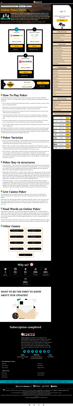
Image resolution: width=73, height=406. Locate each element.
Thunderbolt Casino (61, 147)
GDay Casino (42, 86)
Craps (33, 248)
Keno (24, 254)
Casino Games (21, 6)
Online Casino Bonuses (58, 50)
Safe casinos (55, 104)
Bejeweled (55, 73)
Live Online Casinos (57, 52)
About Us (8, 382)
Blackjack (33, 242)
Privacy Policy (32, 382)
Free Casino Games (57, 47)
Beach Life (55, 70)
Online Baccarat (33, 236)
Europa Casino (5, 367)
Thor (54, 92)
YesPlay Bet (61, 137)
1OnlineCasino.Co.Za (34, 397)
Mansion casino (35, 149)
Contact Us (13, 382)
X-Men (54, 94)
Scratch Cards (16, 248)
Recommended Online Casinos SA (62, 114)
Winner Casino (5, 365)
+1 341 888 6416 (50, 356)
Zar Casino (61, 121)
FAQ (54, 107)
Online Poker (4, 375)
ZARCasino (4, 363)
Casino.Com (15, 49)
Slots (16, 236)
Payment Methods (57, 110)
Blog (47, 382)
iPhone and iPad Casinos (58, 40)
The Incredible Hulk (57, 89)
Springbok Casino (61, 127)
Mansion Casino (24, 75)
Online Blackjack (41, 373)
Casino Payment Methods (58, 60)
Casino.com (40, 363)
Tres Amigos (56, 76)
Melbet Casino (61, 131)
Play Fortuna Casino (61, 141)
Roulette (16, 242)
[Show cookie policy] (3, 390)
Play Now (17, 46)
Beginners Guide (57, 101)
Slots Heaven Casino (33, 49)
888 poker (45, 187)
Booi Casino (61, 134)
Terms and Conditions (22, 382)
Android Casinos (56, 37)
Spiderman (55, 86)
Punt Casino (61, 144)
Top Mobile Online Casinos (59, 35)
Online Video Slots (16, 230)
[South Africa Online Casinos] (37, 2)
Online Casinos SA (25, 337)
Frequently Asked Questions (56, 382)
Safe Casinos (56, 63)
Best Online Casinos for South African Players (8, 6)
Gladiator (55, 78)
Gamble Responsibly (40, 382)
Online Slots (4, 373)
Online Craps (4, 377)
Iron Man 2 (55, 84)
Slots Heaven (40, 365)
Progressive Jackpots (57, 58)
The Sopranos (56, 81)
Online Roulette (41, 375)
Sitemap (65, 382)
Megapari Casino (61, 124)
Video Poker (33, 230)
